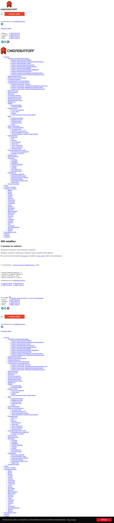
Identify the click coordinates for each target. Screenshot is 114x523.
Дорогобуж (11, 201)
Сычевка (10, 221)
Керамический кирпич (15, 76)
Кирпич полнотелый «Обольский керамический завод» (28, 89)
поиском (24, 256)
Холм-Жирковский (13, 227)
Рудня (9, 217)
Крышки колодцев (17, 119)
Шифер (10, 103)
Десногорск (11, 200)
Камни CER (15, 182)
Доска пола (14, 143)
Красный (10, 209)
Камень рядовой (13, 92)
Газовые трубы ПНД (17, 153)
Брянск (10, 190)
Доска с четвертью (17, 147)
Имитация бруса (16, 148)
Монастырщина (12, 211)
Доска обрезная (16, 142)
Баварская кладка (13, 90)
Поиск (6, 185)
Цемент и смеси (13, 108)
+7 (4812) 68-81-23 (18, 283)
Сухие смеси (15, 111)
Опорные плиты (16, 121)
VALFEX (14, 166)
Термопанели (12, 172)
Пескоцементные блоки (15, 100)
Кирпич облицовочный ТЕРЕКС (21, 60)
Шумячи (10, 229)
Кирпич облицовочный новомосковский (23, 66)
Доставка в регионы (10, 188)
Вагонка (13, 140)
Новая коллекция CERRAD (19, 177)
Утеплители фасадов (14, 95)
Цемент (13, 113)
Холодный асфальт (13, 184)
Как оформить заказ (10, 232)
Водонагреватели (13, 156)
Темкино (10, 222)
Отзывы (6, 235)
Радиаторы (11, 158)
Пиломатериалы (13, 135)
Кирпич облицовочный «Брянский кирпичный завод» (28, 74)
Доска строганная (16, 145)
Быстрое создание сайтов (19, 298)
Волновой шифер (16, 106)
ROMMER (14, 163)
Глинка (10, 196)
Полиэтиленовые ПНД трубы (17, 150)
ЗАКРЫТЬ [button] (104, 519)
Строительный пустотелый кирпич (18, 81)
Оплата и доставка (10, 187)
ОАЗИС (13, 167)
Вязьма (10, 193)
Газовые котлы (12, 155)
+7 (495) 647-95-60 (6, 283)
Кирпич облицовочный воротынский (22, 65)
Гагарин (10, 195)
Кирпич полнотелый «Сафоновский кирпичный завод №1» (29, 86)
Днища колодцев (16, 122)
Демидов (10, 198)
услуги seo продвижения (35, 298)
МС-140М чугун (16, 169)
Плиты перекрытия (14, 126)
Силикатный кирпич (14, 79)
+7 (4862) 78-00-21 (18, 285)
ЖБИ (9, 116)
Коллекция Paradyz (17, 179)
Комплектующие (16, 171)
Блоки (13, 124)
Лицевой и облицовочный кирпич (18, 58)
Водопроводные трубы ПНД (20, 151)
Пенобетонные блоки (14, 98)
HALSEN (14, 161)
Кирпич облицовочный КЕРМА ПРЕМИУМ (25, 69)
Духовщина (11, 203)
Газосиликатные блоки (15, 97)
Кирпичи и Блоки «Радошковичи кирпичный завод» (27, 73)
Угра (9, 224)
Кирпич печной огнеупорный (17, 77)
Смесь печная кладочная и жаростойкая (23, 114)
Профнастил (11, 102)
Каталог (6, 57)
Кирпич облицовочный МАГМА (21, 71)
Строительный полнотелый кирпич (19, 82)
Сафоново (11, 219)
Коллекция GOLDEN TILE (19, 180)
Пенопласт (11, 94)
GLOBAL (14, 159)
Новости (7, 233)
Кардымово (11, 208)
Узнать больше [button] (71, 519)
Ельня (9, 204)
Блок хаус (14, 137)
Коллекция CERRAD (17, 174)
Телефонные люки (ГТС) (19, 131)
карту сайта (40, 256)
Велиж (10, 192)
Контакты (7, 237)
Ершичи (10, 206)
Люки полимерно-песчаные (19, 132)
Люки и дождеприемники (16, 127)
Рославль (10, 216)
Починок (10, 214)
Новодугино (11, 213)
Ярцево (10, 230)
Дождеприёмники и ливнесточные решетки (24, 134)
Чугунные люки (16, 129)
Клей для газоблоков (17, 110)
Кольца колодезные (17, 118)
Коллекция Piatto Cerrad (18, 176)
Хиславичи (11, 225)
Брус (12, 139)
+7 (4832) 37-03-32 (6, 285)
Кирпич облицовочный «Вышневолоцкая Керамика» (27, 61)
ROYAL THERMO (17, 164)
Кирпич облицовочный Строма (21, 63)
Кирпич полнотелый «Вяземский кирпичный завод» (27, 87)
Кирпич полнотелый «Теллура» (21, 84)
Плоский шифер (16, 105)
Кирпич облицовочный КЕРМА (21, 68)
